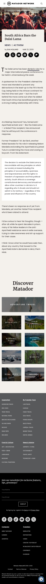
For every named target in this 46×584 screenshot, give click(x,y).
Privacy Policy (37, 308)
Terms (26, 308)
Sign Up (37, 302)
